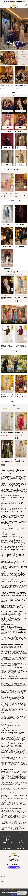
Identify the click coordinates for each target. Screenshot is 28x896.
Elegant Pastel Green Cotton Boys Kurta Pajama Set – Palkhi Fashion (6, 395)
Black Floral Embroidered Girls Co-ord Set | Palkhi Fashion (21, 345)
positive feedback (15, 685)
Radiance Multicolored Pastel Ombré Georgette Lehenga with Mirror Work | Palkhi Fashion (7, 194)
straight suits (22, 629)
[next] (27, 75)
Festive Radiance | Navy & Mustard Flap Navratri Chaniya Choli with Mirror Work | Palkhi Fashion (6, 86)
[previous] (1, 75)
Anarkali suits (22, 581)
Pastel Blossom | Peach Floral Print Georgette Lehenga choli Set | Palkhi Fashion (21, 194)
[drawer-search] (22, 5)
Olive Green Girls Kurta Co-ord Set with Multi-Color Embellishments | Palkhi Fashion (7, 345)
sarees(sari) (8, 490)
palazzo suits (6, 588)
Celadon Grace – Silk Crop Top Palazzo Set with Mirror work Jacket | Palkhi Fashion (7, 460)
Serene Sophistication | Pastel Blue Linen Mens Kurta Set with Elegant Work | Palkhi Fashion (20, 296)
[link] (14, 29)
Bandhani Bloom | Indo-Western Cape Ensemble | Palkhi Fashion (20, 433)
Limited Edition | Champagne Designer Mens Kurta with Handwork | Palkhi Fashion (7, 296)
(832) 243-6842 (9, 729)
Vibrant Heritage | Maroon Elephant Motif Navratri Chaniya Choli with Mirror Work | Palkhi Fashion (21, 86)
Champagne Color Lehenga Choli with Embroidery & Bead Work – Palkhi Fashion (20, 460)
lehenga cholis (17, 490)
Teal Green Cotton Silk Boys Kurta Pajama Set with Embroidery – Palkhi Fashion (20, 395)
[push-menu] (2, 5)
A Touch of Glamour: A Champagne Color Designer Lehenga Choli (7, 433)
